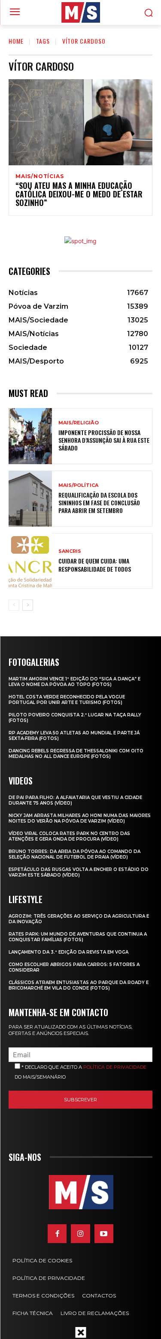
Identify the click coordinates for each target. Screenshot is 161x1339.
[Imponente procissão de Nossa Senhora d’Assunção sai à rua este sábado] (30, 436)
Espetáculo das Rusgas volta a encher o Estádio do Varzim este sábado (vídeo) (79, 872)
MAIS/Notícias (39, 176)
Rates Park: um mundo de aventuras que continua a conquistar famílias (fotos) (78, 936)
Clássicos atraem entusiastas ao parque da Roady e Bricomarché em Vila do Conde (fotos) (79, 985)
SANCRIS (69, 551)
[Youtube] (103, 1233)
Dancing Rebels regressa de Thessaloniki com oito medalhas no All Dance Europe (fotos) (76, 753)
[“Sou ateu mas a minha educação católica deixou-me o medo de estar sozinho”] (80, 122)
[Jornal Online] (80, 12)
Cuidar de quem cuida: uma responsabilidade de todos (94, 564)
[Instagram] (80, 1233)
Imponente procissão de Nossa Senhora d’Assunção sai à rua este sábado (103, 440)
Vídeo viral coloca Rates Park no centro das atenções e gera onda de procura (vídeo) (69, 836)
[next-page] (27, 605)
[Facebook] (57, 1233)
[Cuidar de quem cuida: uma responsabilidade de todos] (30, 561)
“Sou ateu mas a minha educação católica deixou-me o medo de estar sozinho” (79, 194)
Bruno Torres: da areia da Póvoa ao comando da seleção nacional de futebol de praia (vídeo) (74, 854)
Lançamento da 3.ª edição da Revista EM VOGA (68, 952)
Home (16, 40)
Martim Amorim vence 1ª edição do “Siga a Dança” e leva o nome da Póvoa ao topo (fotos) (74, 681)
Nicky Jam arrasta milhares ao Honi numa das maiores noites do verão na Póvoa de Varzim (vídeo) (80, 818)
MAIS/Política (78, 485)
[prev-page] (14, 605)
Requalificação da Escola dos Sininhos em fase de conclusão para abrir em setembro (99, 502)
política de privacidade (114, 1067)
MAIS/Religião (78, 422)
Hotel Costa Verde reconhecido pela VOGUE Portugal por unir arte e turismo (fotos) (67, 699)
